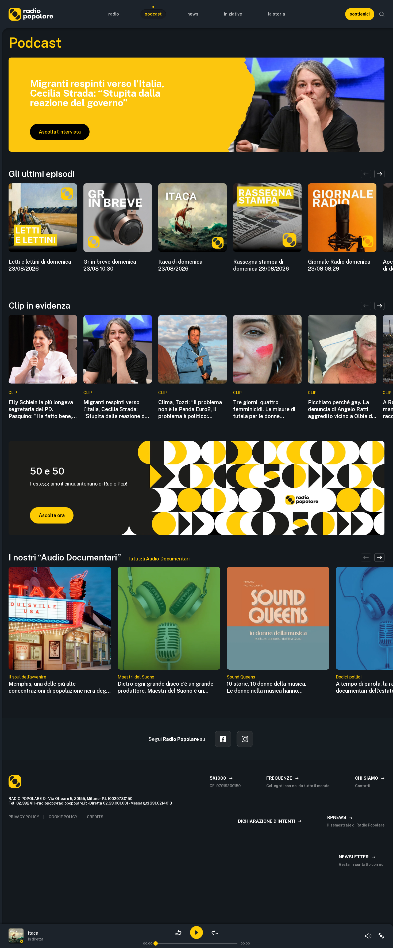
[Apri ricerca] (381, 14)
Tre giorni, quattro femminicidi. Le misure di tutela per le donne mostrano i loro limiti (264, 409)
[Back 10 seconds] (178, 932)
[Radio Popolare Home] (31, 14)
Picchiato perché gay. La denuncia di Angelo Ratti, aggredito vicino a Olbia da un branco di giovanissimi (341, 409)
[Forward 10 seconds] (214, 932)
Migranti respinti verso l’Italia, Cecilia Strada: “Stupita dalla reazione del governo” (116, 409)
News (192, 14)
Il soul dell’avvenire (27, 677)
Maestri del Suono (136, 677)
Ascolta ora (52, 515)
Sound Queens (241, 677)
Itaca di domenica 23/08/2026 (180, 265)
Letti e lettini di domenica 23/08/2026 (40, 265)
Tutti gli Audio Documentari (159, 559)
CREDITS (95, 817)
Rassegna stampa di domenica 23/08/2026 (261, 265)
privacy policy (24, 817)
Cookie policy (63, 817)
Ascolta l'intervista (60, 132)
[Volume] (368, 936)
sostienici (360, 14)
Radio (113, 14)
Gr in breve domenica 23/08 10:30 (109, 265)
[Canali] (381, 936)
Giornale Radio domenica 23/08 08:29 (339, 265)
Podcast (153, 14)
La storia (276, 14)
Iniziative (233, 14)
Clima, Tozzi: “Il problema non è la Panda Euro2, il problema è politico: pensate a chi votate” (190, 409)
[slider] (155, 943)
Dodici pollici (348, 677)
